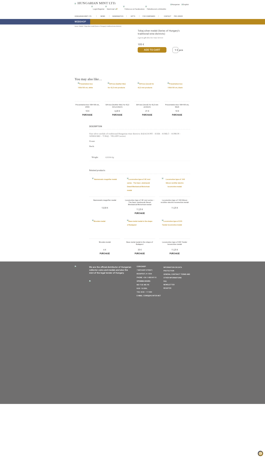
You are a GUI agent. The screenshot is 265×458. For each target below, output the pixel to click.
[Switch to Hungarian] (175, 4)
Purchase (87, 115)
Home (76, 26)
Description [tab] (95, 126)
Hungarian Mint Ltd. (83, 16)
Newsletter (169, 285)
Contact (167, 16)
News (103, 16)
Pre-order (178, 16)
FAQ (165, 281)
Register (167, 288)
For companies (149, 16)
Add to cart (152, 49)
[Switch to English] (185, 4)
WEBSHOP (80, 21)
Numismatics (117, 16)
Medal (81, 26)
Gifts (133, 16)
